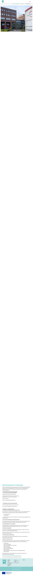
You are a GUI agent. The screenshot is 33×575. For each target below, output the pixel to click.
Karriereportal (9, 564)
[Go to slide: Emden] (16, 30)
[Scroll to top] (31, 573)
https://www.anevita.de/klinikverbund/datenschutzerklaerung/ (11, 555)
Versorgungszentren (10, 562)
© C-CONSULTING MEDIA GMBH (16, 569)
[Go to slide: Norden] (18, 30)
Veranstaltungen (16, 562)
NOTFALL (9, 565)
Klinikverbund (9, 563)
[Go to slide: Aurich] (15, 30)
